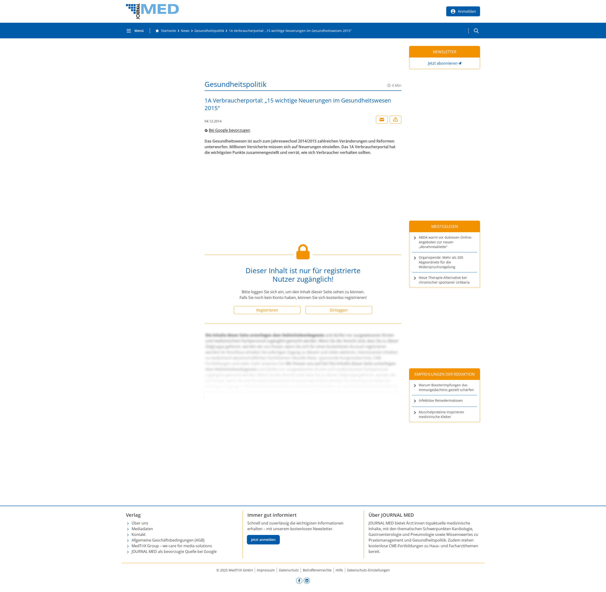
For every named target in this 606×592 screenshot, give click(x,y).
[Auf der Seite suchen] (476, 31)
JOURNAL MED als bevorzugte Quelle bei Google (174, 551)
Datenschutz (289, 570)
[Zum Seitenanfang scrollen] (597, 583)
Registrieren (267, 310)
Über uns (140, 523)
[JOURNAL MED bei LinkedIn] (307, 580)
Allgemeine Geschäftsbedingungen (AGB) (168, 540)
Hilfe (339, 570)
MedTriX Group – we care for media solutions (172, 545)
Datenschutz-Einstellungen (368, 570)
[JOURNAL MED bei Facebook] (299, 580)
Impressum (266, 570)
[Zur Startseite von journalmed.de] (152, 11)
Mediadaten (142, 528)
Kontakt (139, 534)
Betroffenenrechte (317, 570)
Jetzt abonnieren (443, 63)
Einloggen (339, 310)
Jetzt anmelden (263, 539)
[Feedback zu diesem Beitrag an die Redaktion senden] (395, 120)
